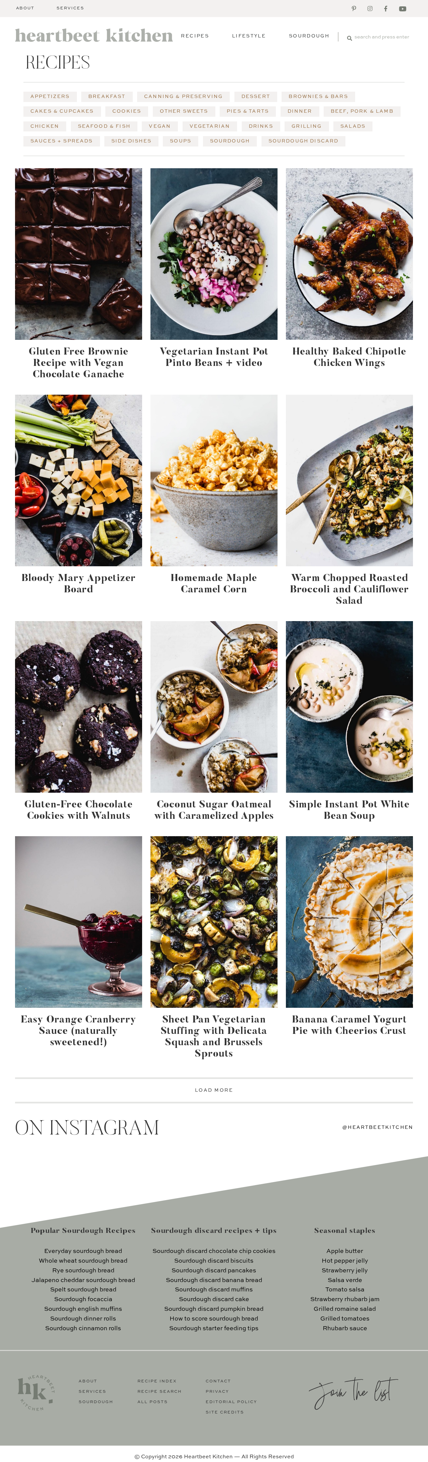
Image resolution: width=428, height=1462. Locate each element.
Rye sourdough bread (83, 1271)
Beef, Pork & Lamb (362, 111)
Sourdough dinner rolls (83, 1319)
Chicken (44, 126)
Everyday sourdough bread (83, 1251)
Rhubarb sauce (345, 1329)
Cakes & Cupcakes (62, 111)
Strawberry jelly (345, 1271)
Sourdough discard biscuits (213, 1261)
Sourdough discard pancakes (214, 1271)
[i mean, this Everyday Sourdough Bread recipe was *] (266, 1173)
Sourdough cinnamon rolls (83, 1329)
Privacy (217, 1392)
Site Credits (225, 1412)
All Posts (152, 1402)
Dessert (255, 96)
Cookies (126, 111)
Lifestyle (249, 36)
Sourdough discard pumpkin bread (213, 1309)
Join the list (350, 1390)
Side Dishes (131, 141)
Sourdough (309, 36)
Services (70, 8)
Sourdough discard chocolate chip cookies (214, 1251)
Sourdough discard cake (214, 1299)
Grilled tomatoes (344, 1319)
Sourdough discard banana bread (214, 1280)
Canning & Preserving (183, 96)
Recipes (195, 36)
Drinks (261, 126)
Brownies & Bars (318, 96)
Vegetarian (210, 126)
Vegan (160, 126)
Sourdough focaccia (83, 1299)
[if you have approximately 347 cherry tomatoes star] (162, 1173)
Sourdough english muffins (83, 1309)
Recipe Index (157, 1381)
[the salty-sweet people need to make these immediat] (58, 1173)
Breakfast (106, 96)
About (25, 8)
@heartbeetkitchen (377, 1127)
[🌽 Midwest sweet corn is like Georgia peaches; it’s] (370, 1173)
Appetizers (50, 96)
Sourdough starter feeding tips (213, 1329)
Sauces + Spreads (61, 141)
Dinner (300, 111)
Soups (180, 141)
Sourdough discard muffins (214, 1290)
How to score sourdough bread (214, 1319)
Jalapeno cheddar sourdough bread (83, 1280)
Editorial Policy (231, 1402)
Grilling (307, 126)
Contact (218, 1381)
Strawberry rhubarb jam (345, 1299)
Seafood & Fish (104, 126)
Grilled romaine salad (345, 1309)
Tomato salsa (344, 1290)
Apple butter (344, 1251)
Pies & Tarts (248, 111)
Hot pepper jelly (345, 1261)
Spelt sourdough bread (83, 1290)
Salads (352, 126)
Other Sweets (184, 111)
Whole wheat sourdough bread (83, 1261)
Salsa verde (345, 1280)
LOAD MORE (214, 1090)
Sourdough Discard (304, 141)
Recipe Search (159, 1392)
